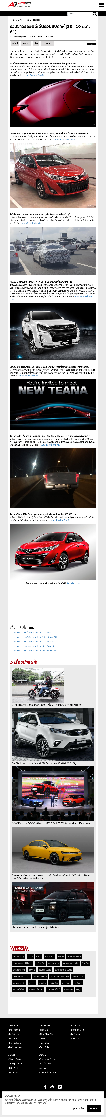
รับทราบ (93, 1108)
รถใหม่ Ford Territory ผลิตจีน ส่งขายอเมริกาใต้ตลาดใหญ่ (44, 763)
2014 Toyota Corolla (59, 976)
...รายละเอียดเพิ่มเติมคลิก (33, 75)
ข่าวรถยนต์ (47, 43)
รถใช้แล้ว (66, 982)
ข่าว (36, 43)
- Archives (74, 1038)
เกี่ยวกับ (42, 1054)
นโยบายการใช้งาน (47, 1059)
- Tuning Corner (15, 1063)
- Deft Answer (76, 1034)
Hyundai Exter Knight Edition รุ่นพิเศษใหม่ (35, 926)
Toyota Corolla (40, 976)
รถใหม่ (15, 43)
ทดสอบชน (49, 956)
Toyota (32, 969)
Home (13, 19)
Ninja (78, 989)
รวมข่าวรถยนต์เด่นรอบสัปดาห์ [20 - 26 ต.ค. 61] (35, 650)
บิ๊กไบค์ (32, 982)
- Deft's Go (13, 1072)
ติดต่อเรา (43, 1067)
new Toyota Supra (21, 976)
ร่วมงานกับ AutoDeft (48, 1072)
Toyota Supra (45, 969)
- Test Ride (44, 1047)
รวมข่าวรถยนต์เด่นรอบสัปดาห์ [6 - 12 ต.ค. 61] (34, 645)
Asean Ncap (18, 956)
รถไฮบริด (40, 963)
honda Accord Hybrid (22, 963)
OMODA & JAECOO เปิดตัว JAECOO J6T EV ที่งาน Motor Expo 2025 (51, 823)
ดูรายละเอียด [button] (78, 1108)
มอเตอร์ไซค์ (78, 976)
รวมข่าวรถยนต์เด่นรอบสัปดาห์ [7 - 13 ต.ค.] (33, 632)
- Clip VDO (13, 1067)
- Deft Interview (15, 1047)
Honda (61, 956)
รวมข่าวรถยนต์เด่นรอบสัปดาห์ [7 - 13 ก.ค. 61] (34, 641)
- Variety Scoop (15, 1059)
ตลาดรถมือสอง (36, 989)
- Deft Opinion (14, 1042)
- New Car (43, 1029)
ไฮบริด (85, 963)
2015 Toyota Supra (63, 969)
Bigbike (42, 982)
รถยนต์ (26, 43)
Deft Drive (43, 1038)
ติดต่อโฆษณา (45, 1063)
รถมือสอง (53, 982)
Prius (38, 956)
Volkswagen (53, 963)
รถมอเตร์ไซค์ (19, 982)
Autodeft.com (73, 583)
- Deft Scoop (13, 1034)
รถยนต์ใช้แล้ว (19, 989)
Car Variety (13, 1054)
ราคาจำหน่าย (19, 969)
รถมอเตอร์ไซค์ (53, 989)
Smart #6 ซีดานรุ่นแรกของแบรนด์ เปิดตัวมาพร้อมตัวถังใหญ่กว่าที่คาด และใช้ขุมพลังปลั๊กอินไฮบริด (51, 877)
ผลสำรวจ (78, 982)
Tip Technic (75, 1025)
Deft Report (35, 19)
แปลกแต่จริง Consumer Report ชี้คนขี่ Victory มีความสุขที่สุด (46, 704)
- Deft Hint (12, 1038)
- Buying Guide (77, 1029)
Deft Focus (23, 19)
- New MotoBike (46, 1034)
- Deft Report (14, 1029)
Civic (30, 956)
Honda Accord (74, 956)
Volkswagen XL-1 (71, 963)
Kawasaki (68, 989)
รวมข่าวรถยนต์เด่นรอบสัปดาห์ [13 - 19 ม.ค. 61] (35, 637)
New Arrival (44, 1025)
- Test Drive (44, 1042)
